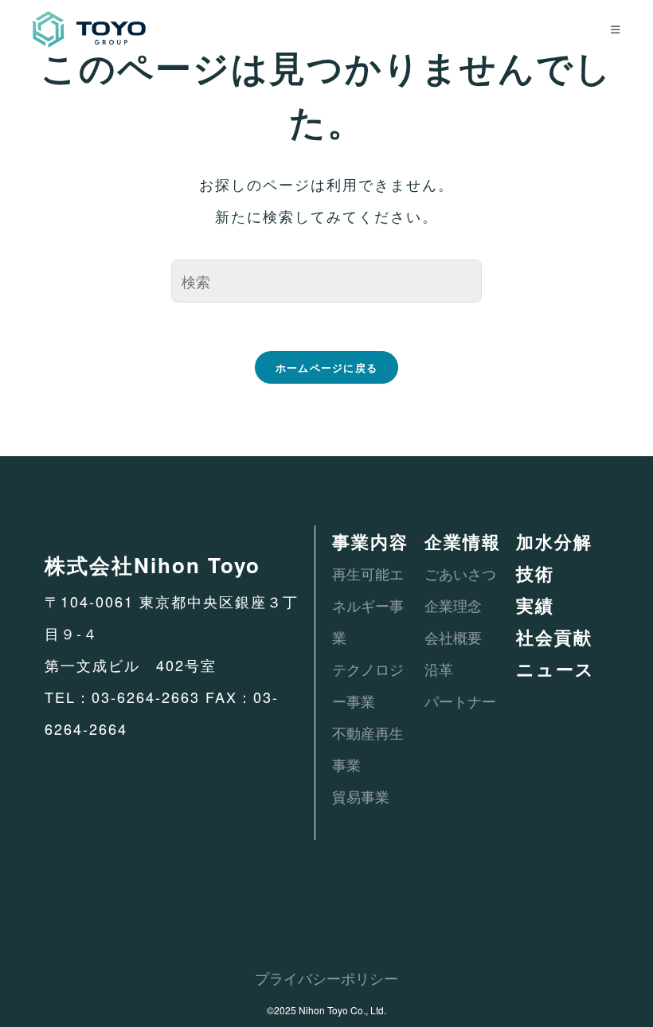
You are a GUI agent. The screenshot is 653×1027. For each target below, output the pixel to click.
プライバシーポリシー (326, 977)
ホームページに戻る (327, 367)
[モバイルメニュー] (615, 29)
